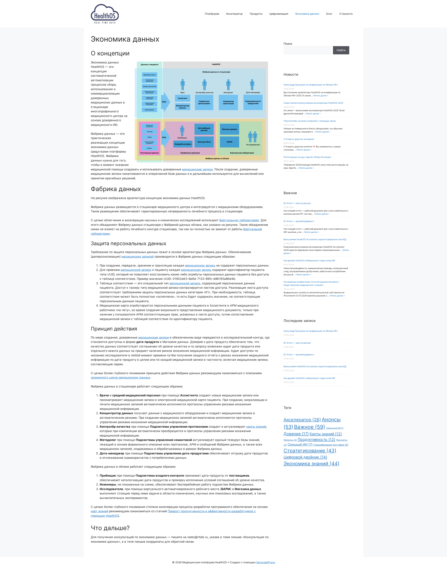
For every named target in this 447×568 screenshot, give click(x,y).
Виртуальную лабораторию (239, 220)
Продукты (256, 13)
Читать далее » (320, 95)
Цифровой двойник (305, 457)
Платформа (212, 13)
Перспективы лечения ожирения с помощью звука (310, 121)
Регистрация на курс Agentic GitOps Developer (307, 157)
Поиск (288, 43)
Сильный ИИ (300, 444)
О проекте (346, 13)
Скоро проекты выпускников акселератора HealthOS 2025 (313, 103)
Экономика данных (307, 13)
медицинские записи (197, 169)
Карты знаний (326, 434)
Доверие (296, 433)
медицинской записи (136, 270)
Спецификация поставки (330, 444)
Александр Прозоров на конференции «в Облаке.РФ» (311, 84)
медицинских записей (138, 256)
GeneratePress (265, 562)
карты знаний (256, 426)
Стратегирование (310, 451)
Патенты (290, 439)
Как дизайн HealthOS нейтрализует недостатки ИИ (309, 260)
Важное (309, 427)
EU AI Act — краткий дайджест (299, 221)
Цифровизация (278, 13)
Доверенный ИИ (334, 428)
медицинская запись (200, 265)
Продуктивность (316, 439)
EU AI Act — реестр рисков (297, 203)
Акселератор (234, 13)
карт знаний (99, 511)
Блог (329, 13)
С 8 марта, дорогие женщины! (299, 139)
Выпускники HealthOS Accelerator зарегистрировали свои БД (315, 239)
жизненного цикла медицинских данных (120, 377)
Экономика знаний (311, 463)
